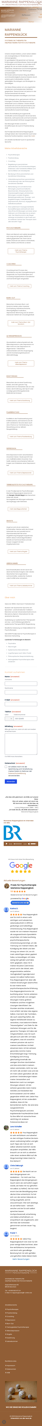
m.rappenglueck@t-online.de (21, 1293)
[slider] (18, 843)
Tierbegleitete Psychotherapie (18, 1327)
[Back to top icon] (37, 1421)
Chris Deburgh (16, 1165)
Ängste (9, 1334)
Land (6, 715)
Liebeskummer (12, 1341)
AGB (8, 1373)
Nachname (9, 688)
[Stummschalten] (29, 844)
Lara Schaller (16, 1126)
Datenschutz (11, 1369)
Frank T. (13, 1233)
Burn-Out (10, 1324)
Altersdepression (13, 1331)
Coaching (10, 1316)
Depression (11, 1320)
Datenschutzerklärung (17, 773)
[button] (4, 1422)
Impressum (11, 1365)
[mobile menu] (39, 3)
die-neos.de (27, 1418)
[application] (21, 844)
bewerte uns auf (19, 902)
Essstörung (11, 1338)
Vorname (8, 680)
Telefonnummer (19, 715)
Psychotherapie (12, 1309)
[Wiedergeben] (6, 844)
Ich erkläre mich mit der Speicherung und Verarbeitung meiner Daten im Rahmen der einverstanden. (20, 771)
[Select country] (9, 719)
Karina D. (14, 908)
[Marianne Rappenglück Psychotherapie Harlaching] (22, 3)
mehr (33, 136)
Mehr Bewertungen (21, 1259)
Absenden (11, 781)
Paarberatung (11, 1313)
